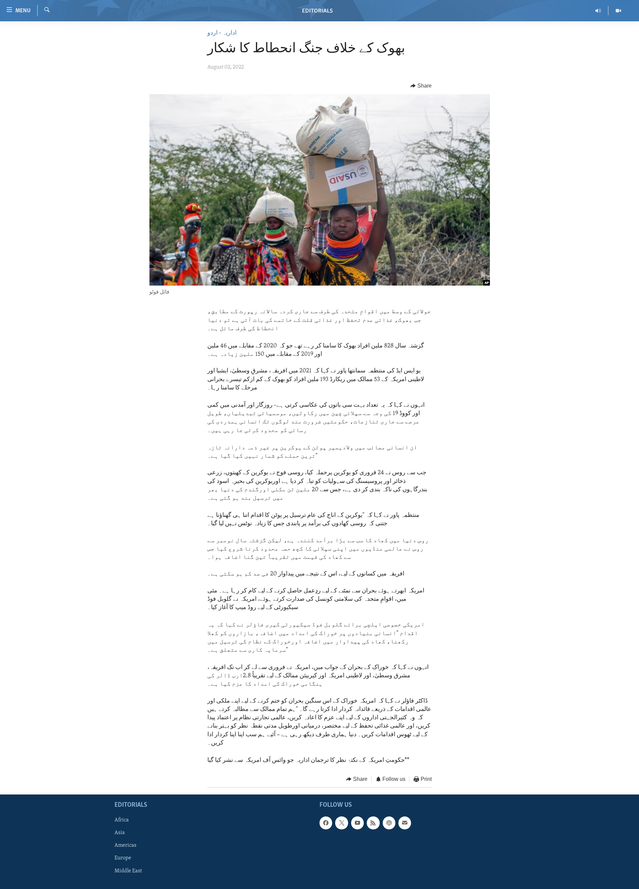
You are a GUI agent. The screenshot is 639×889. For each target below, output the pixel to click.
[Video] (618, 10)
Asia (119, 832)
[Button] (421, 86)
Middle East (128, 870)
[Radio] (598, 10)
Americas (125, 845)
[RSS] (373, 822)
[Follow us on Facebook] (326, 822)
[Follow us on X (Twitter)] (341, 822)
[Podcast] (389, 822)
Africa (121, 820)
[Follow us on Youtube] (357, 822)
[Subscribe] (404, 822)
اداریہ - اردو (222, 33)
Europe (122, 858)
